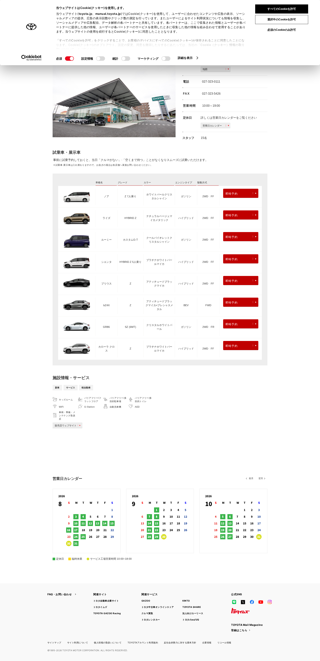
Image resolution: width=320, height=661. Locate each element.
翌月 (261, 478)
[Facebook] (252, 602)
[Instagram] (270, 602)
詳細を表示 (185, 58)
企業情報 (206, 642)
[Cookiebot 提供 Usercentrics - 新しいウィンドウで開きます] (31, 58)
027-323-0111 (211, 81)
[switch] (100, 58)
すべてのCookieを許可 (281, 8)
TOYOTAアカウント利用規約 (143, 642)
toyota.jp (85, 14)
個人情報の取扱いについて (108, 642)
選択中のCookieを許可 (281, 19)
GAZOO (145, 600)
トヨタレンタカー (150, 619)
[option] (114, 96)
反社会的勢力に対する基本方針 (180, 642)
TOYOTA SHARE (191, 607)
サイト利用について (77, 642)
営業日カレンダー (212, 125)
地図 (205, 69)
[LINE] (234, 602)
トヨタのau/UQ (190, 619)
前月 (251, 478)
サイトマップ (54, 642)
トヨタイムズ (100, 607)
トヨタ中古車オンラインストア (157, 607)
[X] (243, 602)
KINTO (186, 600)
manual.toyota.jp (108, 14)
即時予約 (232, 193)
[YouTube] (261, 602)
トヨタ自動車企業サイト (106, 600)
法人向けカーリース (192, 613)
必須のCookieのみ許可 (281, 29)
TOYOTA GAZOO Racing (107, 613)
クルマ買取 (147, 613)
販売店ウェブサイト (65, 425)
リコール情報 (224, 642)
